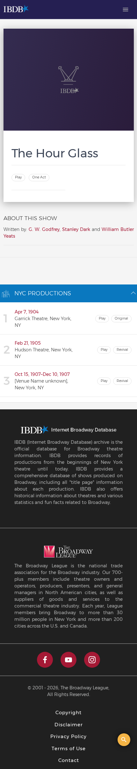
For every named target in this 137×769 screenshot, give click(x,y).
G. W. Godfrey (44, 229)
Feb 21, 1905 (28, 343)
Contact (68, 760)
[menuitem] (125, 9)
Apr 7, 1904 (27, 312)
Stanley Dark (76, 229)
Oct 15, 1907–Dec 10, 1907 (42, 374)
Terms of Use (69, 748)
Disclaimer (68, 725)
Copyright (68, 712)
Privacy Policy (68, 736)
